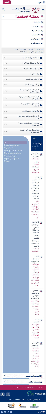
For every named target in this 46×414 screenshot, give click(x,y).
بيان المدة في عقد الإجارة (32, 79)
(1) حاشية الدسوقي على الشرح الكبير (13, 150)
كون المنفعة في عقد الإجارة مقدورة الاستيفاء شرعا (29, 131)
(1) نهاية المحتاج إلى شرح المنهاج (12, 158)
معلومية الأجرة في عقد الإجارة (30, 111)
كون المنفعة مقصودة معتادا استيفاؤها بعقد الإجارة (29, 98)
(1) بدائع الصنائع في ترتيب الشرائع (12, 153)
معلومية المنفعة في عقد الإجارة (31, 63)
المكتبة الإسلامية (28, 16)
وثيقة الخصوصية (39, 387)
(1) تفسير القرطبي (8, 148)
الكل (5, 142)
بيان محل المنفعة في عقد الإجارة (31, 69)
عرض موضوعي (35, 39)
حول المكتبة (36, 31)
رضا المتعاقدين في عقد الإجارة (31, 58)
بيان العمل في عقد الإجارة (32, 85)
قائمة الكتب (36, 35)
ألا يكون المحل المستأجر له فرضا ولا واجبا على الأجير (29, 91)
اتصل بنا (21, 387)
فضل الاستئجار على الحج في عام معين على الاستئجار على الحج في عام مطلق (35, 187)
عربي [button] (40, 2)
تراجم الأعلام (35, 43)
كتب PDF (37, 22)
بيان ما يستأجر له (34, 74)
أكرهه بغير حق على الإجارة (35, 259)
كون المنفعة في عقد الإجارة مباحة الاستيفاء (30, 105)
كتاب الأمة (36, 26)
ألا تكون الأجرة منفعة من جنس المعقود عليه (28, 117)
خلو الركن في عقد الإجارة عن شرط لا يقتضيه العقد (28, 124)
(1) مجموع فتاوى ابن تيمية (10, 156)
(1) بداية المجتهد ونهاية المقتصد (11, 145)
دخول (6, 2)
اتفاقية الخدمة (29, 387)
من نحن (14, 387)
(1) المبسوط (7, 161)
